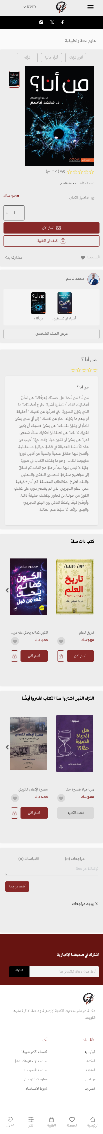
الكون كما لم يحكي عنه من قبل (30, 632)
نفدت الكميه (76, 813)
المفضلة (72, 1125)
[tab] (75, 859)
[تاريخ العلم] (74, 587)
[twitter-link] (52, 22)
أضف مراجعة (17, 886)
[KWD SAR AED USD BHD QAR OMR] (52, 7)
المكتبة (91, 1061)
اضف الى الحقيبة (47, 241)
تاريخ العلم (86, 632)
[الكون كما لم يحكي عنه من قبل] (28, 587)
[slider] (84, 371)
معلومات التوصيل (36, 1079)
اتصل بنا (90, 1088)
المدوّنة (91, 1070)
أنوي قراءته (76, 57)
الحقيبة (51, 1125)
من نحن (91, 1079)
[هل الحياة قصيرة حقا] (74, 743)
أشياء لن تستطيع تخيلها (65, 319)
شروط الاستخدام (37, 1088)
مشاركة (16, 258)
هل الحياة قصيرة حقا (80, 789)
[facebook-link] (62, 22)
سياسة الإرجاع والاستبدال (31, 1061)
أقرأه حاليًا (51, 57)
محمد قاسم (68, 183)
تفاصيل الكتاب (79, 198)
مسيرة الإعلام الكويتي (33, 789)
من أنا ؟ (38, 318)
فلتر (30, 1125)
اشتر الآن (80, 656)
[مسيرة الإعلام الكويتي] (28, 743)
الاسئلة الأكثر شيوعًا (35, 1052)
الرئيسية (90, 1052)
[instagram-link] (41, 22)
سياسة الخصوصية (36, 1070)
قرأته (27, 57)
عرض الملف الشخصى (52, 334)
